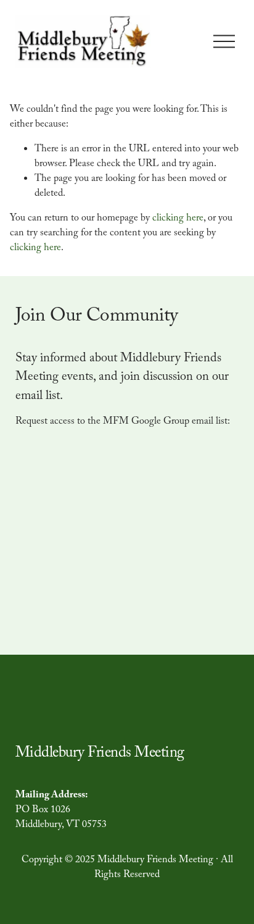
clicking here (177, 219)
